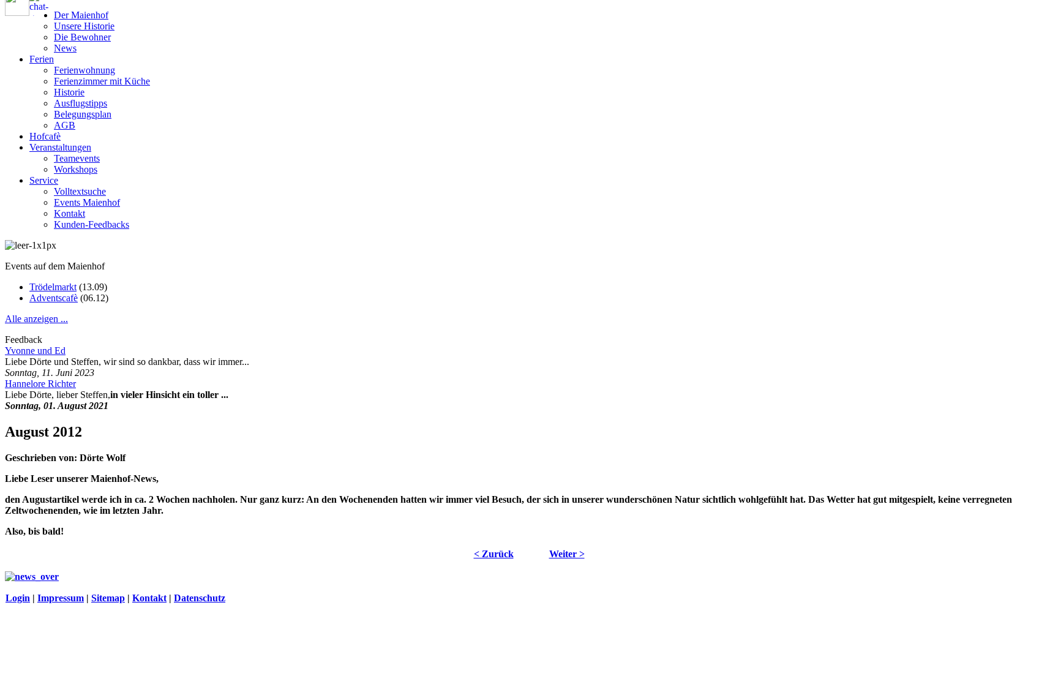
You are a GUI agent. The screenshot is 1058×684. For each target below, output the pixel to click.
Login (18, 598)
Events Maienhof (87, 202)
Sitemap (108, 598)
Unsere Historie (84, 26)
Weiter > (567, 554)
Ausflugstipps (80, 103)
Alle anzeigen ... (36, 319)
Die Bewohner (82, 37)
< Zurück (494, 554)
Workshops (75, 169)
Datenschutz (199, 598)
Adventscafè (53, 298)
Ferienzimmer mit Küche (102, 81)
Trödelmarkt (53, 287)
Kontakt (69, 213)
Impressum (60, 598)
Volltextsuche (80, 191)
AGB (64, 125)
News (65, 48)
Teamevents (77, 158)
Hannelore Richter (40, 383)
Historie (69, 92)
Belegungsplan (82, 114)
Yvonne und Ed (35, 350)
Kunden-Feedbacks (91, 224)
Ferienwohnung (84, 70)
